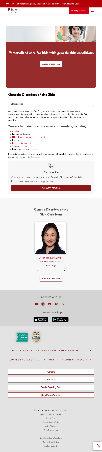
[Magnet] (18, 336)
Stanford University (51, 446)
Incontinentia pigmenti (21, 143)
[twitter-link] (62, 304)
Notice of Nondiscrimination (51, 414)
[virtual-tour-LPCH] (37, 304)
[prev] (37, 271)
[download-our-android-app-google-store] (60, 319)
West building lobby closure (31, 3)
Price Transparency (51, 430)
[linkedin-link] (50, 304)
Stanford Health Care (51, 442)
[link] (51, 188)
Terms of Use (51, 418)
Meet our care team (51, 63)
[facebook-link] (56, 304)
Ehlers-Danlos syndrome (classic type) (28, 137)
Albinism (15, 131)
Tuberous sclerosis (20, 146)
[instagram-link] (43, 304)
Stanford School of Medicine (51, 438)
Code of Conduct (51, 426)
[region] (51, 57)
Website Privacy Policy (51, 422)
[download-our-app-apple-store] (41, 319)
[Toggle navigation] (92, 11)
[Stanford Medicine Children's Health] (37, 10)
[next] (65, 271)
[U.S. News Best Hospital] (36, 336)
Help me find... (80, 10)
